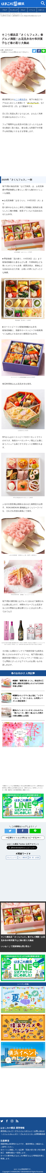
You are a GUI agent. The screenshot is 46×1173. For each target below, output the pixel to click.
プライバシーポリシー (23, 1131)
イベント (32, 10)
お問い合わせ (39, 1131)
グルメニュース (12, 857)
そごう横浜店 (19, 99)
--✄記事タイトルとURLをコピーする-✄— (14, 52)
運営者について (7, 1131)
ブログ (4, 10)
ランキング (14, 10)
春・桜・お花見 (34, 857)
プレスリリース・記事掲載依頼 (32, 1134)
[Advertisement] (23, 23)
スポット (41, 10)
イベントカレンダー (10, 1134)
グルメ (23, 10)
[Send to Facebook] (39, 51)
